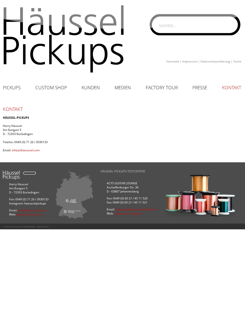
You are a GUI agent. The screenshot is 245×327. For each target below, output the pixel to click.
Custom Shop (51, 88)
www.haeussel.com (29, 214)
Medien (123, 88)
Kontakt (231, 88)
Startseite (172, 61)
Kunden (91, 88)
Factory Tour (162, 88)
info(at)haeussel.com (26, 150)
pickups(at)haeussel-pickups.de (136, 209)
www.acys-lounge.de (128, 213)
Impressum (189, 61)
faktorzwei (43, 226)
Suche (237, 61)
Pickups (12, 88)
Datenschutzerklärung (215, 61)
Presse (199, 88)
